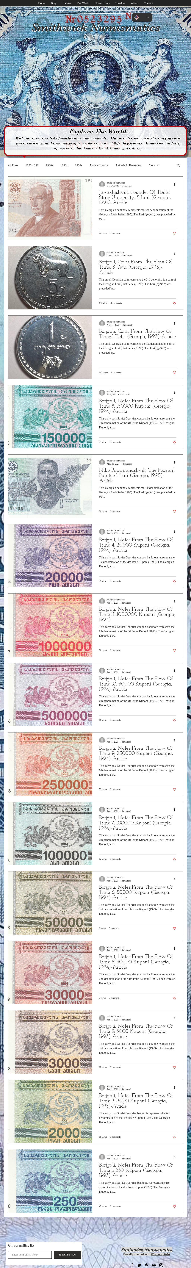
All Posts (13, 165)
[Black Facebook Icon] (132, 1265)
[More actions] (175, 184)
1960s (78, 165)
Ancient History (99, 165)
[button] (178, 166)
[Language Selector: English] (142, 17)
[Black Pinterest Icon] (146, 1265)
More (152, 165)
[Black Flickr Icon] (153, 1265)
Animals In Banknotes (128, 165)
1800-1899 (32, 165)
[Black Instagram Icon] (161, 1265)
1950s (64, 165)
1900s (49, 165)
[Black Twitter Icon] (139, 1265)
